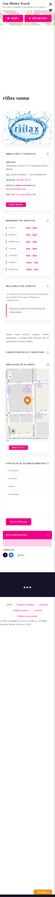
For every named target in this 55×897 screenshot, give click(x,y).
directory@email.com (16, 189)
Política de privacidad (27, 616)
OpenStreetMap (27, 438)
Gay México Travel (16, 3)
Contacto (38, 610)
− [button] (10, 377)
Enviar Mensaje (18, 521)
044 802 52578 (23, 180)
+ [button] (10, 372)
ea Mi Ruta (18, 447)
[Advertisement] (27, 66)
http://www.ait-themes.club (23, 194)
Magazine (43, 604)
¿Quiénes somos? (21, 610)
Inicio (9, 604)
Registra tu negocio (26, 604)
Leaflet (9, 438)
